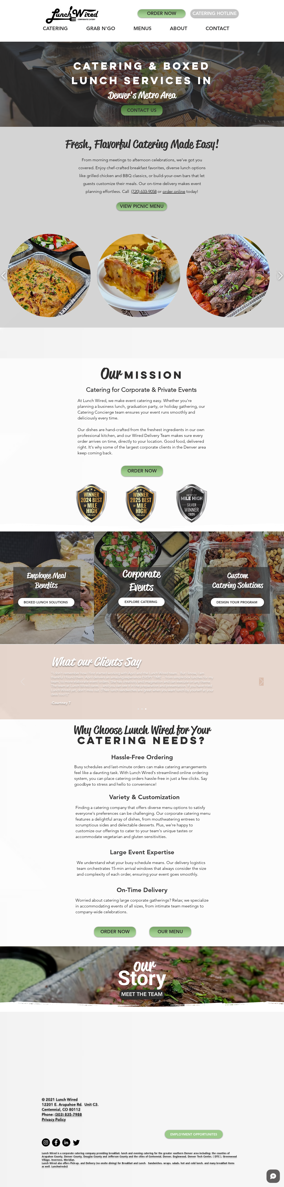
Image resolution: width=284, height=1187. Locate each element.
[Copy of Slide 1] (142, 709)
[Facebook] (56, 1142)
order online (174, 191)
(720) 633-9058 (144, 191)
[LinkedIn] (66, 1142)
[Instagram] (46, 1142)
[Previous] (23, 682)
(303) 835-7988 (68, 1114)
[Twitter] (76, 1142)
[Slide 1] (138, 709)
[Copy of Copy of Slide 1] (145, 709)
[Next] (261, 682)
